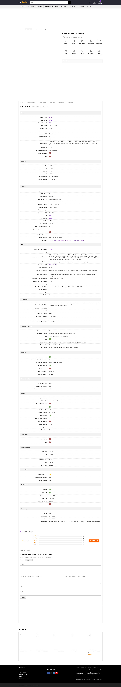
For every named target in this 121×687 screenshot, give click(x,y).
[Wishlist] (94, 2)
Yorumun (22, 564)
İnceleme (40, 6)
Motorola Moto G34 (59, 651)
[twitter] (51, 673)
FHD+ (50, 122)
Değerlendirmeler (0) (31, 102)
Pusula (74, 240)
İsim (21, 586)
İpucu (57, 6)
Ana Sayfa (20, 29)
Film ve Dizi (73, 6)
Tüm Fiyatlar (52, 102)
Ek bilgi (21, 102)
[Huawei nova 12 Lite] (43, 641)
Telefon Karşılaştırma (24, 678)
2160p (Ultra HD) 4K (53, 264)
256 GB (50, 218)
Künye (20, 669)
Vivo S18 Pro (74, 651)
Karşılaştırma (49, 6)
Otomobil (82, 6)
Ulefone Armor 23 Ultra (25, 651)
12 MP (50, 249)
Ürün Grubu (70, 102)
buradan (94, 679)
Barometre (51, 240)
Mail (99, 685)
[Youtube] (56, 673)
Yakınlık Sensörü (80, 240)
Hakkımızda (22, 667)
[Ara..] (69, 2)
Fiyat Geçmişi (43, 102)
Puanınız (22, 560)
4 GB (50, 215)
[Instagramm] (54, 673)
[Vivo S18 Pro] (77, 641)
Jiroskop (61, 240)
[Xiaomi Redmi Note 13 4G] (95, 641)
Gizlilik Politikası (22, 672)
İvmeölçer (56, 240)
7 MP (50, 308)
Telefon (24, 6)
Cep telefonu (28, 29)
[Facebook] (48, 673)
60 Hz (50, 120)
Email (21, 591)
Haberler (32, 6)
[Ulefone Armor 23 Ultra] (26, 641)
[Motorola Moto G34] (60, 641)
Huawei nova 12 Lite (42, 651)
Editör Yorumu (61, 102)
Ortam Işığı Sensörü (67, 240)
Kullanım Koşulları (23, 674)
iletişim (20, 676)
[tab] (22, 102)
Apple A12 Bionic (53, 191)
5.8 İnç (50, 117)
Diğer (89, 6)
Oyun (64, 6)
